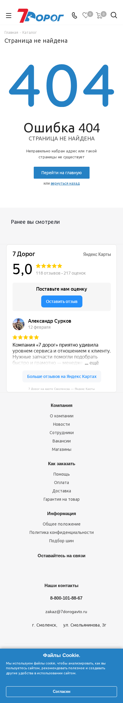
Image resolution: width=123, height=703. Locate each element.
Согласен (61, 691)
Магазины (61, 449)
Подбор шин (61, 540)
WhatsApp (90, 569)
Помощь (61, 474)
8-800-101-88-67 (66, 598)
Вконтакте (30, 569)
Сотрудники (62, 432)
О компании (61, 415)
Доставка (61, 490)
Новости (61, 424)
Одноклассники (60, 569)
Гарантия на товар (62, 499)
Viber (75, 569)
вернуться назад (65, 183)
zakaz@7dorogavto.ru (66, 611)
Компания (62, 405)
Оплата (61, 482)
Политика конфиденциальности (62, 532)
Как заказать (61, 463)
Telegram (45, 569)
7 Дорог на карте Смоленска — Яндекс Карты (61, 388)
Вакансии (62, 441)
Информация (61, 513)
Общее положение (62, 524)
